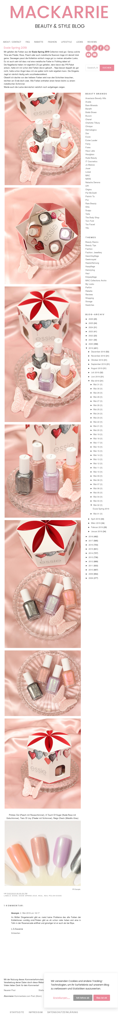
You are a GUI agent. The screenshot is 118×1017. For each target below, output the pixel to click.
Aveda (88, 101)
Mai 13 (96, 459)
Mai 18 (96, 438)
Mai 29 (96, 392)
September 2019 (98, 364)
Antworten (15, 933)
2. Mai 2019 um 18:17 (29, 912)
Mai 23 (96, 417)
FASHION (52, 41)
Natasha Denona (92, 182)
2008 (91, 578)
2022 (91, 335)
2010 (91, 569)
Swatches (89, 304)
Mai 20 (96, 430)
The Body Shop (92, 217)
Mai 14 (96, 455)
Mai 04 (96, 496)
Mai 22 (96, 421)
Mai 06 (96, 488)
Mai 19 (96, 434)
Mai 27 (96, 401)
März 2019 (96, 523)
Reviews (89, 294)
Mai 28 (96, 396)
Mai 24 (96, 413)
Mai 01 (96, 513)
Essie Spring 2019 (15, 48)
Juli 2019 (95, 372)
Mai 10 (96, 471)
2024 (91, 327)
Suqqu (88, 210)
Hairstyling (90, 269)
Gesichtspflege (92, 255)
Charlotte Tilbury (92, 122)
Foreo (87, 147)
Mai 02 (96, 504)
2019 (91, 348)
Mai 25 (96, 409)
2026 (91, 318)
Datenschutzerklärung (62, 1012)
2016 (91, 544)
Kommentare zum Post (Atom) (28, 996)
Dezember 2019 (98, 351)
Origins (88, 189)
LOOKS (79, 41)
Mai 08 (96, 480)
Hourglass (89, 154)
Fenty (87, 143)
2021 (91, 339)
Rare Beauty (90, 203)
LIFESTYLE (66, 41)
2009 (91, 573)
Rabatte (88, 290)
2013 (91, 557)
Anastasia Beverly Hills (95, 98)
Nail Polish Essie (53, 896)
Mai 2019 (95, 380)
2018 (91, 536)
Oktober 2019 (97, 359)
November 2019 (98, 355)
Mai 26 (96, 405)
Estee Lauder (91, 140)
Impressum (36, 1012)
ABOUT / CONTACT (12, 41)
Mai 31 (96, 384)
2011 (91, 565)
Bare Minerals (91, 105)
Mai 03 (96, 500)
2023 (91, 331)
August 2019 (97, 368)
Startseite (43, 990)
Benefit (88, 108)
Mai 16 (96, 446)
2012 (91, 561)
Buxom (88, 115)
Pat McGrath (91, 192)
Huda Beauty (91, 157)
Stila (87, 206)
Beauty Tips (90, 245)
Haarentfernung (92, 262)
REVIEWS (92, 41)
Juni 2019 (95, 376)
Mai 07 (96, 484)
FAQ (28, 41)
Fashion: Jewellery (93, 252)
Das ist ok (101, 998)
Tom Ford (89, 220)
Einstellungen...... (61, 997)
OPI (87, 185)
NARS (88, 178)
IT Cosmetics (91, 161)
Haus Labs (90, 150)
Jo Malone (90, 164)
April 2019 (96, 518)
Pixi (87, 199)
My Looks (89, 283)
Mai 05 (96, 492)
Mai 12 (96, 463)
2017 (91, 540)
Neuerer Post (10, 990)
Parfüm (88, 287)
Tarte (87, 213)
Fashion (88, 248)
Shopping (89, 297)
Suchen (107, 67)
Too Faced (90, 224)
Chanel (88, 119)
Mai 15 (96, 450)
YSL (87, 227)
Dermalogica (90, 129)
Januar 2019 (97, 531)
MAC (87, 175)
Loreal (88, 171)
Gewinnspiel (90, 259)
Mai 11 (96, 467)
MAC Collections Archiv (96, 280)
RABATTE (38, 41)
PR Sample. (76, 889)
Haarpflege (90, 266)
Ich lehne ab (82, 998)
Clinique (88, 126)
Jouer (87, 168)
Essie (15, 896)
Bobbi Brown (91, 112)
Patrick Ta (89, 196)
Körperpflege (91, 276)
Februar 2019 (97, 527)
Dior (87, 133)
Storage (88, 301)
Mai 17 (96, 442)
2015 (91, 548)
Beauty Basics (91, 241)
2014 (91, 553)
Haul (40, 896)
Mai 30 (96, 388)
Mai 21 (96, 425)
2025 (91, 323)
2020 (91, 343)
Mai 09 (96, 475)
